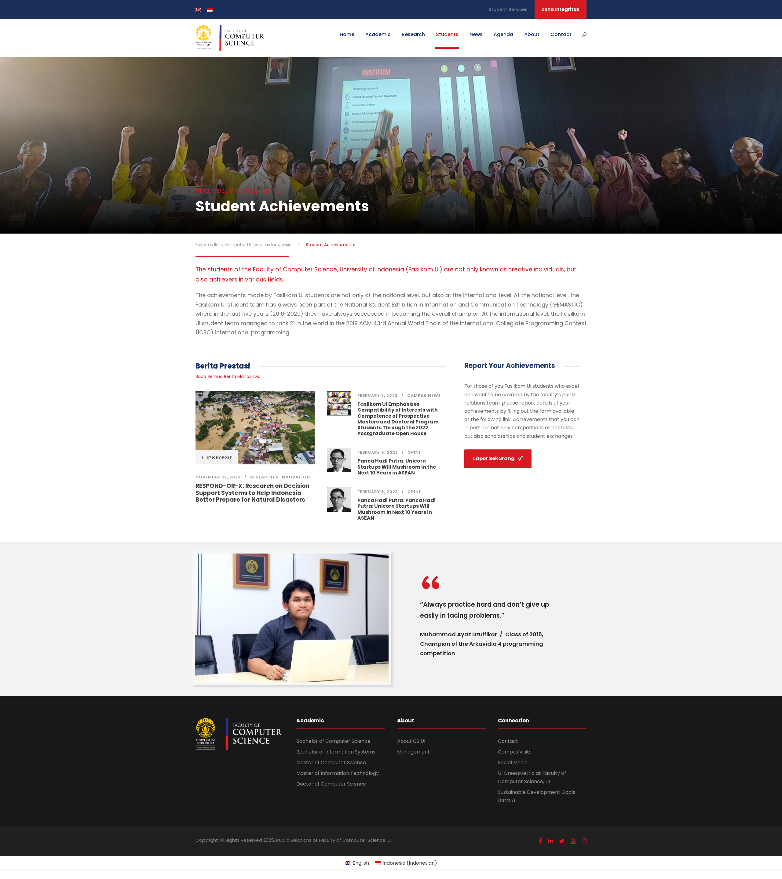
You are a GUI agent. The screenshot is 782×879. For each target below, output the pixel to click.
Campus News (424, 395)
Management (413, 751)
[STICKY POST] (255, 427)
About (531, 34)
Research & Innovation (280, 477)
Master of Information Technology (337, 773)
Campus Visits (515, 751)
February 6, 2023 (377, 452)
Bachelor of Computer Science (333, 741)
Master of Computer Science (331, 762)
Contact (561, 34)
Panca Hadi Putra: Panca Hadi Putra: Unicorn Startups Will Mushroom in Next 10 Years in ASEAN (396, 509)
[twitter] (562, 841)
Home (347, 34)
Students (447, 34)
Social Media (513, 762)
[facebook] (540, 841)
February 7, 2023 (377, 395)
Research (413, 34)
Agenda (503, 34)
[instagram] (584, 841)
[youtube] (573, 841)
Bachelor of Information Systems (335, 751)
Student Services (508, 9)
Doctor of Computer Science (331, 783)
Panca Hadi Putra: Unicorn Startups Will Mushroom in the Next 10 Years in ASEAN (396, 466)
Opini (413, 452)
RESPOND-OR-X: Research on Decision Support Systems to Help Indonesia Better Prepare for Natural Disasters (252, 493)
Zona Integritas (560, 9)
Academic (378, 34)
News (476, 34)
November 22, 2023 (218, 477)
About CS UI (411, 741)
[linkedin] (550, 841)
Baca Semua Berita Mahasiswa (228, 376)
